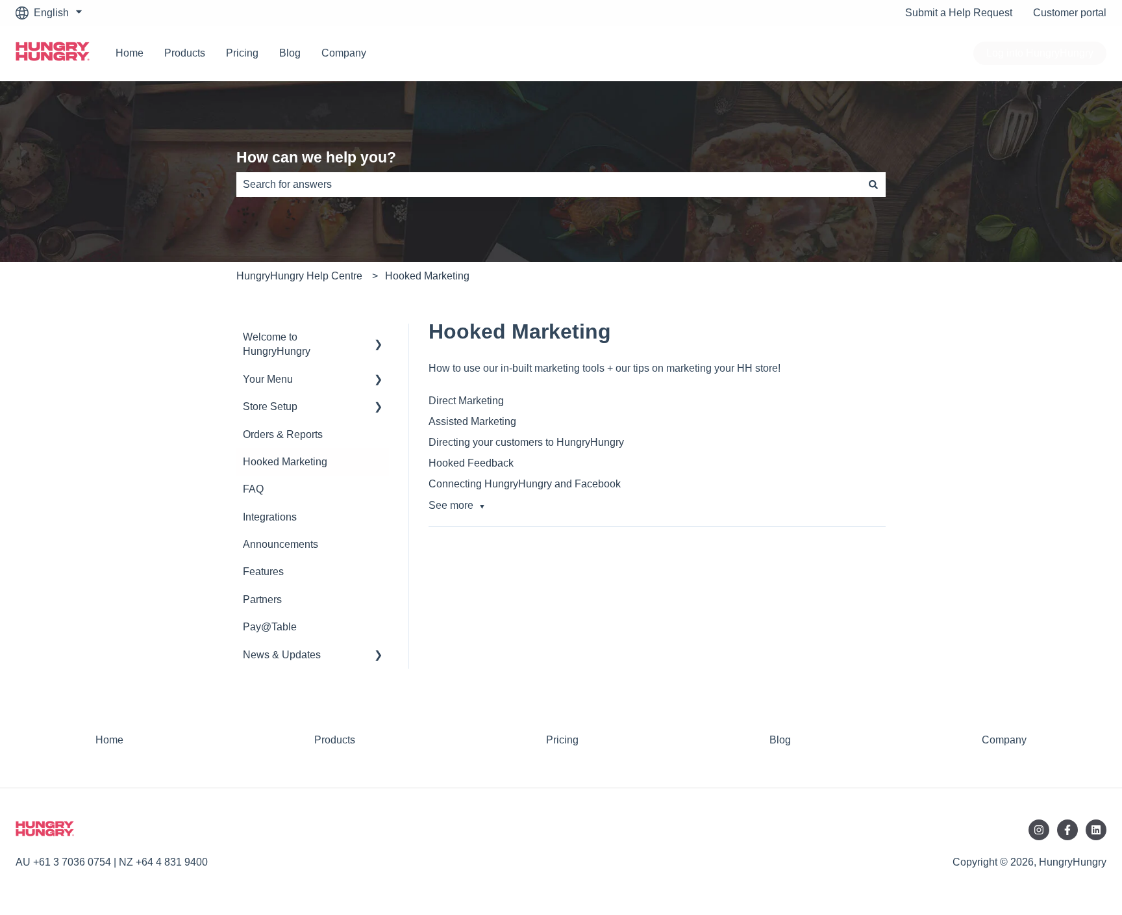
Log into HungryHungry (1039, 52)
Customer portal (1069, 12)
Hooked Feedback (471, 463)
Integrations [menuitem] (270, 516)
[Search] (873, 184)
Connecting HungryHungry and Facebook (525, 483)
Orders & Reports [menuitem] (283, 434)
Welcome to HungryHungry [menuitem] (276, 344)
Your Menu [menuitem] (268, 379)
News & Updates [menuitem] (282, 654)
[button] (378, 338)
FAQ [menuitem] (253, 489)
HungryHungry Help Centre (299, 275)
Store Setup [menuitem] (270, 406)
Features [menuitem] (263, 571)
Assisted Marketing (472, 421)
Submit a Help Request (958, 12)
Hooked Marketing (427, 275)
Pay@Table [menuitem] (270, 626)
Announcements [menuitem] (280, 544)
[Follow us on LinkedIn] (1096, 829)
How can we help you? (316, 157)
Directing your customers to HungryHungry (526, 442)
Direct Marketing (466, 400)
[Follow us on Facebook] (1067, 829)
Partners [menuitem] (262, 599)
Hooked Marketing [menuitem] (285, 461)
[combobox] (548, 184)
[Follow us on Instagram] (1038, 829)
